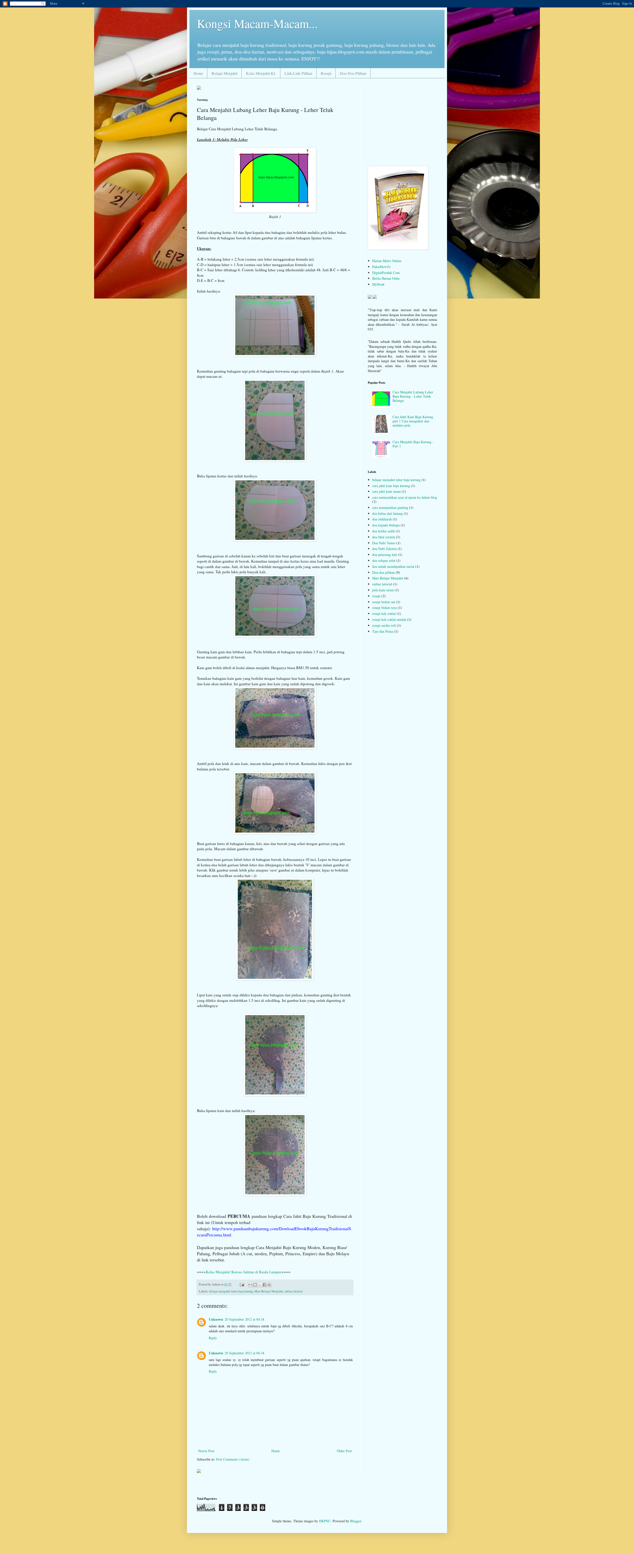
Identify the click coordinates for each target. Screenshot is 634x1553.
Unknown (216, 1319)
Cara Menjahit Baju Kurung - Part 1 (413, 443)
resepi (376, 596)
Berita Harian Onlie (386, 278)
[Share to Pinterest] (269, 1284)
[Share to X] (259, 1284)
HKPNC (325, 1521)
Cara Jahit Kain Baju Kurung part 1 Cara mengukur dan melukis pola (413, 421)
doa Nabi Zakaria (384, 548)
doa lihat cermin (383, 537)
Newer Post (206, 1450)
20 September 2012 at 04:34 (244, 1353)
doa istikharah (382, 519)
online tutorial (294, 1291)
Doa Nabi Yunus (383, 543)
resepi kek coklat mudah (389, 619)
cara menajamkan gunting (390, 507)
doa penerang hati (384, 554)
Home (198, 73)
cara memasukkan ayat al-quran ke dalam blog (404, 497)
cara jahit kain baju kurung (391, 485)
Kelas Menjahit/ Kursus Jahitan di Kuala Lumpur (244, 1271)
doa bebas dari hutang (387, 513)
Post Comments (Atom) (232, 1459)
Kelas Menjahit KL (261, 73)
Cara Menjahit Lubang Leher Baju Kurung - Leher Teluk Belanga (413, 396)
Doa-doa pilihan (383, 572)
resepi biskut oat (383, 601)
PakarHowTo (381, 266)
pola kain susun (383, 590)
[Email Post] (241, 1284)
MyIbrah (378, 284)
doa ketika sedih (383, 531)
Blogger (355, 1521)
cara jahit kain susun (386, 491)
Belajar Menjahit (224, 73)
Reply (213, 1337)
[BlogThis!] (255, 1284)
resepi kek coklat (384, 613)
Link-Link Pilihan (298, 73)
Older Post (344, 1450)
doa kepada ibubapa (386, 525)
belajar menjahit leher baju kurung (231, 1291)
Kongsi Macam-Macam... (257, 23)
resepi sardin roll (384, 625)
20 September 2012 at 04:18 (244, 1319)
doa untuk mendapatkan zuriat (393, 566)
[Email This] (250, 1284)
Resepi (326, 73)
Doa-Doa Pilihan (353, 73)
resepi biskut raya (384, 607)
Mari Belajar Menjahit (268, 1291)
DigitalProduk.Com (386, 272)
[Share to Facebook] (264, 1284)
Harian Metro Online (386, 260)
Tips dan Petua (382, 631)
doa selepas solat (383, 560)
